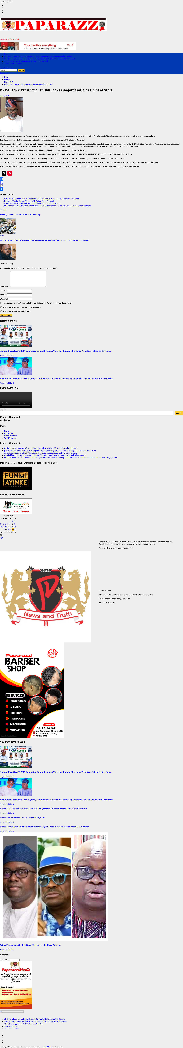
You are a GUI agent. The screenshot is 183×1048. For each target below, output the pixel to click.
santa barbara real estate (14, 453)
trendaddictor (10, 455)
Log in (6, 431)
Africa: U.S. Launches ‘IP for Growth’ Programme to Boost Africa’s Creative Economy (43, 808)
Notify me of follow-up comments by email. (22, 307)
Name (3, 290)
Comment (5, 286)
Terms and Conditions (13, 63)
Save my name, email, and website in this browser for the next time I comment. (37, 303)
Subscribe (4, 73)
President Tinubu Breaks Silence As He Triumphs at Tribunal (29, 201)
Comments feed (10, 436)
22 (13, 529)
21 (11, 529)
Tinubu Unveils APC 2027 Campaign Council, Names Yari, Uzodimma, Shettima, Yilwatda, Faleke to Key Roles (55, 351)
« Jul (1, 537)
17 (1, 529)
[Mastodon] (91, 182)
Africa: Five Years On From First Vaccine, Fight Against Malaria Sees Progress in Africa (44, 826)
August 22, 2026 (6, 355)
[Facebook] (91, 179)
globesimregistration (12, 450)
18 (4, 529)
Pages (6, 54)
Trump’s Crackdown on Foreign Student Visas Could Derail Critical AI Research (46, 448)
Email (3, 294)
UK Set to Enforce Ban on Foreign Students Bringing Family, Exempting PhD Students (38, 56)
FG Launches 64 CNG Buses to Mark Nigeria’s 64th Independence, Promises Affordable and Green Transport (48, 206)
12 (6, 527)
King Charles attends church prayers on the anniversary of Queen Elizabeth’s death (52, 455)
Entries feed (9, 433)
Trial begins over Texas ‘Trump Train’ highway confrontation (52, 453)
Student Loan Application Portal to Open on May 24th (26, 61)
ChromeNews (46, 1047)
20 (8, 529)
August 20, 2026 (6, 949)
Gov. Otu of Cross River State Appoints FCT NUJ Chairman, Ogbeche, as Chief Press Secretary (41, 199)
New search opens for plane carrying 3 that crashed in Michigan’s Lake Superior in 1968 (60, 450)
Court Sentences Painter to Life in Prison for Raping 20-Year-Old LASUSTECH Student (39, 59)
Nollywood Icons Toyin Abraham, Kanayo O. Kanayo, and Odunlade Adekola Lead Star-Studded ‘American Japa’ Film (70, 457)
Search (3, 410)
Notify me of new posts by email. (17, 311)
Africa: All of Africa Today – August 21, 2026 (22, 817)
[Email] (91, 185)
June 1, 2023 (4, 96)
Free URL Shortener (12, 457)
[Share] (91, 189)
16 (15, 527)
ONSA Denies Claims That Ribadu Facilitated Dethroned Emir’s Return (32, 203)
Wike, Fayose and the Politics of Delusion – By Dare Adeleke (30, 945)
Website (3, 299)
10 (1, 527)
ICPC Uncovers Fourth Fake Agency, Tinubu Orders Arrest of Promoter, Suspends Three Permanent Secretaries (56, 378)
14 (11, 527)
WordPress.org (10, 438)
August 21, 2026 (6, 383)
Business (7, 448)
